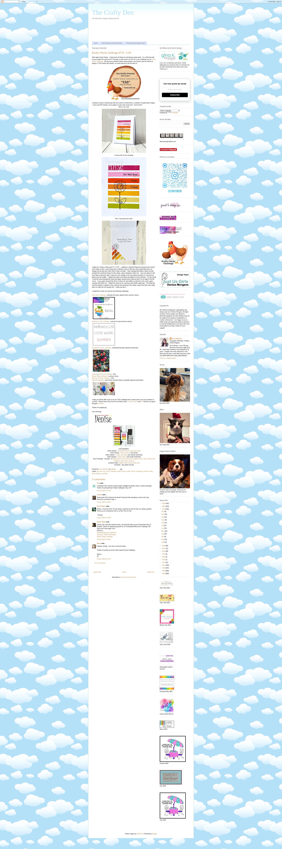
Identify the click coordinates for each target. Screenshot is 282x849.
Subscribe (175, 95)
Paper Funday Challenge (105, 536)
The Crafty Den (113, 12)
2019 (164, 554)
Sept (163, 520)
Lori (142, 401)
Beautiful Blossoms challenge (101, 348)
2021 (164, 548)
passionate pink (127, 459)
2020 (164, 551)
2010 (164, 568)
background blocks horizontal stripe (129, 451)
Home (96, 43)
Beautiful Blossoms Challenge (106, 532)
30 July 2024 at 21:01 (104, 559)
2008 (164, 573)
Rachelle (100, 403)
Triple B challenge (97, 380)
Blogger (154, 834)
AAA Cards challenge (99, 295)
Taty (98, 483)
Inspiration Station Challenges (106, 534)
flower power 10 (126, 453)
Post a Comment (100, 563)
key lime (131, 461)
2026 (164, 503)
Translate (175, 113)
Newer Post (97, 572)
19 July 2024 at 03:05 (104, 502)
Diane (136, 401)
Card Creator (101, 506)
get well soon (101, 471)
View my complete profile (168, 358)
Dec (162, 511)
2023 (164, 546)
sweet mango (147, 459)
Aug (162, 522)
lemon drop (124, 461)
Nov (162, 514)
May (163, 531)
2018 (164, 557)
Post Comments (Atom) (128, 577)
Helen (99, 543)
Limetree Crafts (148, 471)
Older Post (150, 572)
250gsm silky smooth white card (129, 463)
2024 (164, 509)
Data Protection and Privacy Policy (112, 43)
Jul (162, 525)
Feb (162, 539)
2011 (164, 565)
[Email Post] (120, 469)
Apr (162, 534)
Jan (162, 542)
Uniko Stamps (96, 473)
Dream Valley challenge (99, 376)
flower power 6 (122, 457)
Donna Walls (101, 522)
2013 (164, 559)
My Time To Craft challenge (101, 378)
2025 (164, 506)
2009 (164, 571)
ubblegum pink (116, 459)
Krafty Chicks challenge (134, 471)
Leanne (130, 401)
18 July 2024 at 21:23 (104, 490)
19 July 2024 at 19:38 (104, 517)
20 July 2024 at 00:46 (104, 539)
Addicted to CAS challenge (100, 321)
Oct (162, 517)
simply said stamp (122, 455)
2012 (164, 562)
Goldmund (140, 834)
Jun (162, 528)
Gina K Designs (111, 471)
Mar (162, 536)
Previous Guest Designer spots (135, 43)
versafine (105, 473)
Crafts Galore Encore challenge (102, 374)
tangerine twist (137, 459)
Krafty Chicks (121, 471)
